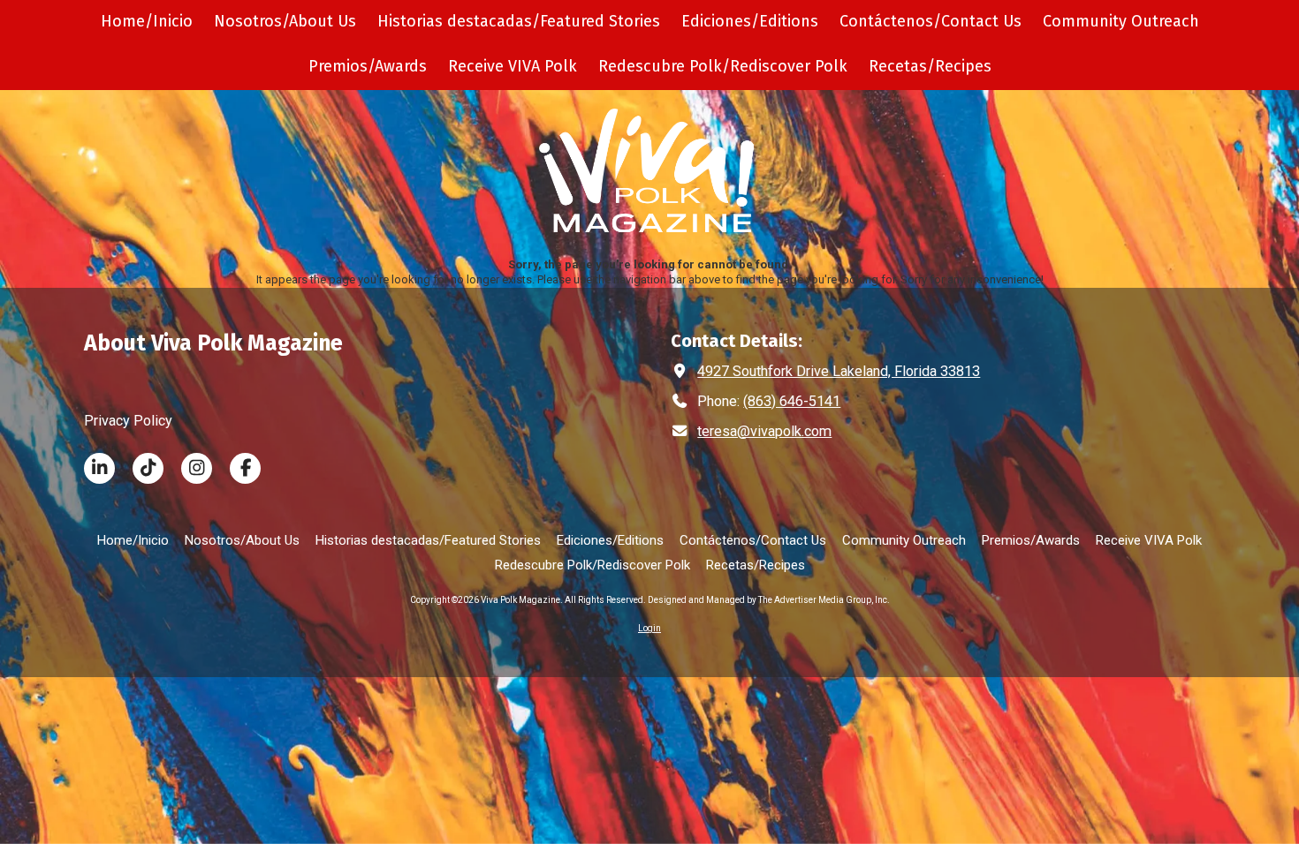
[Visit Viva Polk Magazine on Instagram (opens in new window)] (196, 468)
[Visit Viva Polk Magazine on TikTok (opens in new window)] (148, 468)
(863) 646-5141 (791, 401)
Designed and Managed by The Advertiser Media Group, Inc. (769, 600)
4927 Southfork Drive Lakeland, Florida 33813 (838, 371)
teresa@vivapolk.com (764, 431)
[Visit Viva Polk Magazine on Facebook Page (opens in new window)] (245, 468)
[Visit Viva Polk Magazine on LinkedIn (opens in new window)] (99, 468)
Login (649, 628)
